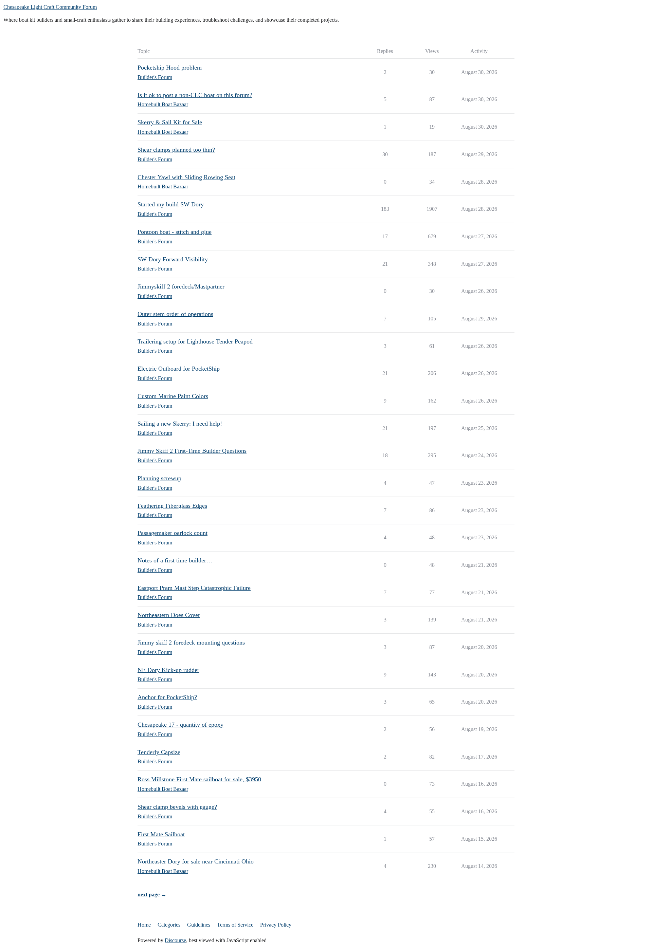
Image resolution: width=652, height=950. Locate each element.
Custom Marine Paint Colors (173, 396)
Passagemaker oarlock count (172, 532)
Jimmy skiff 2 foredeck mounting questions (191, 642)
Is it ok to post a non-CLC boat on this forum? (195, 95)
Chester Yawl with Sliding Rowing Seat (186, 177)
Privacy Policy (275, 925)
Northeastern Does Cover (169, 615)
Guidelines (198, 925)
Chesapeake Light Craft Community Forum (50, 7)
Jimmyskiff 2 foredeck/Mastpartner (181, 286)
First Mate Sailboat (161, 834)
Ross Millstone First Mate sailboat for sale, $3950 (199, 779)
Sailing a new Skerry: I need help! (180, 423)
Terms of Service (235, 925)
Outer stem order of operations (175, 314)
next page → (152, 894)
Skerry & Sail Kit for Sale (170, 122)
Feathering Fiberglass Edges (172, 505)
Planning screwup (159, 478)
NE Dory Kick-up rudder (168, 670)
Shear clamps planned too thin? (176, 149)
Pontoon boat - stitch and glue (175, 231)
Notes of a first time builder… (175, 560)
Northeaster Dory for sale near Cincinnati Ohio (196, 861)
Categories (169, 925)
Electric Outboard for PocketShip (179, 368)
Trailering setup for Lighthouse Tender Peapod (195, 341)
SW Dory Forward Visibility (173, 259)
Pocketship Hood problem (170, 67)
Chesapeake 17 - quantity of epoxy (180, 724)
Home (144, 925)
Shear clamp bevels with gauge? (177, 806)
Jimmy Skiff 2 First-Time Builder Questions (192, 450)
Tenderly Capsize (159, 752)
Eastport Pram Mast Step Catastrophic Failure (194, 587)
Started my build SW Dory (171, 204)
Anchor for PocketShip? (167, 697)
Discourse (175, 940)
